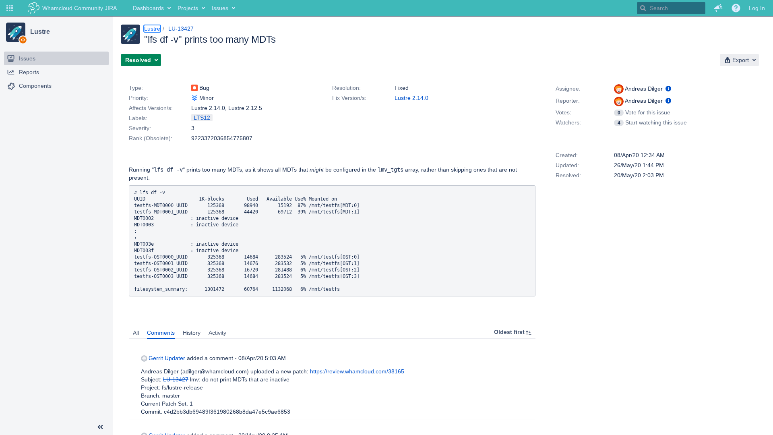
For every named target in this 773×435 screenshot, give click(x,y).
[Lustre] (15, 32)
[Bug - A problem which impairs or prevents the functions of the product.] (194, 88)
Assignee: (568, 88)
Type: (136, 88)
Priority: (138, 98)
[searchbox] (671, 8)
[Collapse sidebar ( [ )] (100, 427)
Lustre (40, 32)
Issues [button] (220, 8)
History (191, 332)
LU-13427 (181, 28)
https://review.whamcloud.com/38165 (357, 371)
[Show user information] (668, 88)
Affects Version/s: (151, 108)
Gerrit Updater (167, 358)
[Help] (736, 8)
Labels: (138, 118)
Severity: (140, 128)
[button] (9, 8)
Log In (757, 8)
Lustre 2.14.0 (411, 98)
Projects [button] (188, 8)
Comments (161, 332)
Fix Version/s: (349, 98)
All (136, 332)
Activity (217, 332)
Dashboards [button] (148, 8)
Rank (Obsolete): (150, 138)
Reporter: (568, 100)
